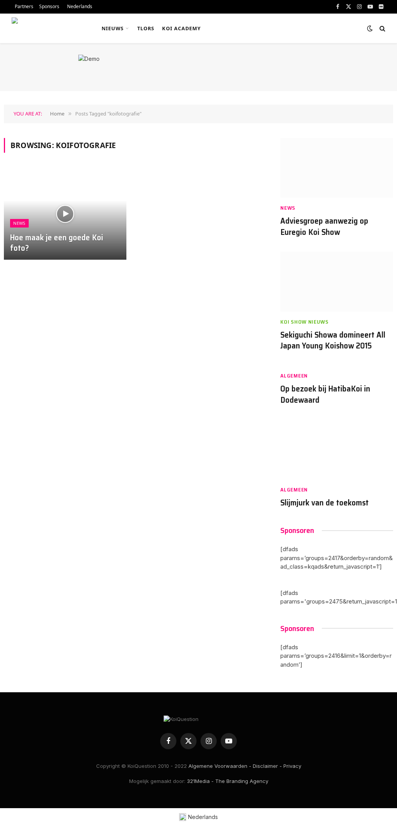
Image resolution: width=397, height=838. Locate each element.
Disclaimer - (267, 766)
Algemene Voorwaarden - (219, 766)
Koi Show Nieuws (304, 322)
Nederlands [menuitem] (203, 817)
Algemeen (294, 376)
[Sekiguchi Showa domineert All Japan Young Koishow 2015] (336, 282)
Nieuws (113, 28)
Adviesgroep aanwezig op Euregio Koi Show (324, 227)
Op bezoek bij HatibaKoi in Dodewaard (325, 394)
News (19, 223)
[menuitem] (78, 7)
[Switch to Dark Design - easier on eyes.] (370, 28)
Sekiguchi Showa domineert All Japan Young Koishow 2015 (332, 340)
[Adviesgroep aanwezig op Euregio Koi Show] (336, 168)
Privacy (292, 766)
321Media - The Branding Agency (227, 781)
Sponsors (49, 6)
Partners (24, 6)
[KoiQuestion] (48, 28)
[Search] (381, 28)
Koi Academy (181, 28)
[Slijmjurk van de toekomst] (336, 449)
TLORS (145, 28)
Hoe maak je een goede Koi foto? (56, 243)
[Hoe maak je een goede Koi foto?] (65, 214)
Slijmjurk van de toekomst (324, 503)
